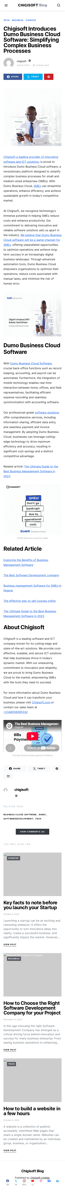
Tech (6, 20)
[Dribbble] (41, 1182)
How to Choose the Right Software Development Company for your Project (31, 1008)
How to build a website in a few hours (31, 1111)
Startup (31, 20)
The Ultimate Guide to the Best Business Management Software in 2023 (30, 471)
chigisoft (21, 61)
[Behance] (49, 1182)
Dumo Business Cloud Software (31, 363)
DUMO (42, 814)
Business (17, 20)
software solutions (47, 412)
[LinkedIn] (57, 1182)
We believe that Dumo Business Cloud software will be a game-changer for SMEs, (32, 239)
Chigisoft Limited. (40, 1177)
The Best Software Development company (31, 575)
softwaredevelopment (18, 819)
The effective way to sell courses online (29, 601)
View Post (9, 944)
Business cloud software (20, 814)
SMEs (37, 186)
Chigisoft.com (41, 702)
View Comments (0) (32, 831)
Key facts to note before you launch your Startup (30, 905)
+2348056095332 (15, 712)
